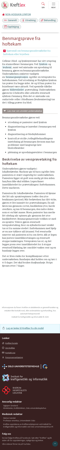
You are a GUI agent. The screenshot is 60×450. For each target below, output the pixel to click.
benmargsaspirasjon (17, 76)
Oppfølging (13, 26)
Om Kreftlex (10, 348)
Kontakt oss (10, 352)
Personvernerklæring (14, 357)
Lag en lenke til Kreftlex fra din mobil (25, 328)
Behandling (50, 20)
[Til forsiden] (13, 5)
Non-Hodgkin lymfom (18, 14)
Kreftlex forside (11, 343)
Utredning (30, 20)
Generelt (12, 20)
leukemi (7, 67)
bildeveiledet (17, 89)
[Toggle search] (43, 6)
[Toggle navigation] (53, 5)
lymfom (43, 64)
